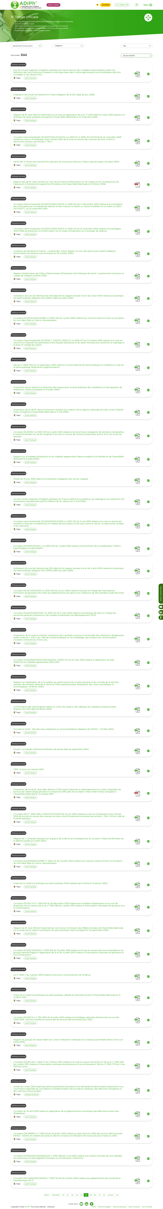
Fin (117, 1195)
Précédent (56, 1195)
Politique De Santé (31, 1094)
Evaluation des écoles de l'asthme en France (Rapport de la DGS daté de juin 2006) (54, 95)
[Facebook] (91, 1204)
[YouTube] (81, 1204)
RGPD (93, 1207)
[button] (150, 5)
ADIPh (27, 1207)
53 (63, 1195)
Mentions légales (104, 1207)
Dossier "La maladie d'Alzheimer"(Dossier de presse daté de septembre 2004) (51, 749)
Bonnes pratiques (119, 1207)
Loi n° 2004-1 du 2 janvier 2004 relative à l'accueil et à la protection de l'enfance (52, 975)
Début (46, 1195)
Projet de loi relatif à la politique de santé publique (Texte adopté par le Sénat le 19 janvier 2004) (60, 883)
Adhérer (105, 5)
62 (104, 1195)
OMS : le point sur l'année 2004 (28, 769)
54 (68, 1195)
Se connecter (147, 1207)
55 (72, 1195)
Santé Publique (30, 78)
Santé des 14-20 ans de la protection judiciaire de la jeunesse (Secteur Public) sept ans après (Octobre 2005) (66, 162)
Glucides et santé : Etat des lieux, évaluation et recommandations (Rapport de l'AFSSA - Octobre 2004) (63, 729)
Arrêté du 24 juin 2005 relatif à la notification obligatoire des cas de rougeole (50, 479)
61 (99, 1195)
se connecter (122, 5)
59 (90, 1195)
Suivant (110, 1195)
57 (81, 1195)
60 (95, 1195)
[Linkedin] (86, 1204)
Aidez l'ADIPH (53, 5)
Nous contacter (161, 593)
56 (77, 1195)
